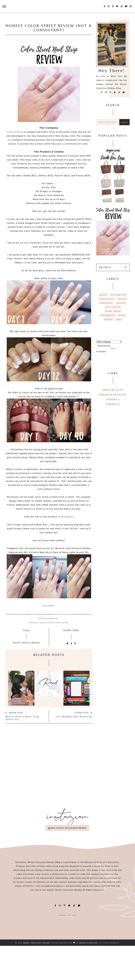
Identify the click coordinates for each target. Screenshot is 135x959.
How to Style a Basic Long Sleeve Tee (22, 718)
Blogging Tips (118, 295)
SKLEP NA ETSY (113, 389)
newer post (15, 713)
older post (82, 713)
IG (59, 517)
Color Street (13, 132)
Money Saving (112, 311)
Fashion (122, 299)
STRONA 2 (113, 404)
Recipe (122, 315)
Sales (119, 319)
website (68, 517)
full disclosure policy (57, 623)
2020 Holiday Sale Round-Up (74, 716)
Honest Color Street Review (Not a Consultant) (113, 252)
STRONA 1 (113, 399)
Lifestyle (26, 643)
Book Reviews (107, 299)
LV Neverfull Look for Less (113, 200)
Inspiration (106, 303)
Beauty (17, 643)
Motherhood (108, 315)
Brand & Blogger (112, 394)
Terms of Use (67, 915)
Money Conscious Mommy (36, 943)
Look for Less (112, 307)
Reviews (36, 643)
